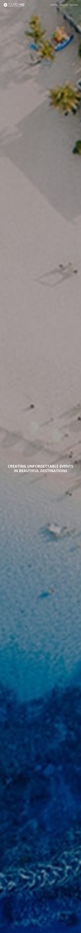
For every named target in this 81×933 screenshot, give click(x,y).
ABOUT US (64, 5)
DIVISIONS (73, 5)
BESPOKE (54, 5)
